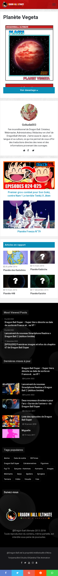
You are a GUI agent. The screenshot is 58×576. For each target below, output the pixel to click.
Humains (39, 469)
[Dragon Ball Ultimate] (13, 4)
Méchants (8, 474)
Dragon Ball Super (11, 463)
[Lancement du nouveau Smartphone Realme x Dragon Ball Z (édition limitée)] (10, 388)
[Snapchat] (36, 563)
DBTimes (34, 458)
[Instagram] (33, 563)
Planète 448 (9, 293)
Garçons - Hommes (22, 469)
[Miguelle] (10, 433)
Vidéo (17, 479)
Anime (7, 458)
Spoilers (29, 474)
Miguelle (26, 430)
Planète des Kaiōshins (14, 270)
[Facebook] (22, 563)
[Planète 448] (15, 281)
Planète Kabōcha (38, 269)
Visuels (28, 479)
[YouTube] (29, 563)
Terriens (7, 479)
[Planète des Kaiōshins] (15, 257)
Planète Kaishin (38, 293)
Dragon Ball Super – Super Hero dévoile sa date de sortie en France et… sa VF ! (38, 371)
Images (50, 469)
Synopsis (41, 474)
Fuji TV (7, 469)
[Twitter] (25, 563)
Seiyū (19, 474)
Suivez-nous (11, 492)
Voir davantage (28, 90)
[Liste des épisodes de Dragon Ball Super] (10, 421)
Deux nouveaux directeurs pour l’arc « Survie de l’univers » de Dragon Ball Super (37, 403)
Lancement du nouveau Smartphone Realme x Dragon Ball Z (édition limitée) (37, 387)
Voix (37, 479)
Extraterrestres (30, 463)
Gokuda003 (29, 124)
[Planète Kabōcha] (42, 257)
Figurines (45, 463)
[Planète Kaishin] (42, 281)
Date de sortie (20, 458)
